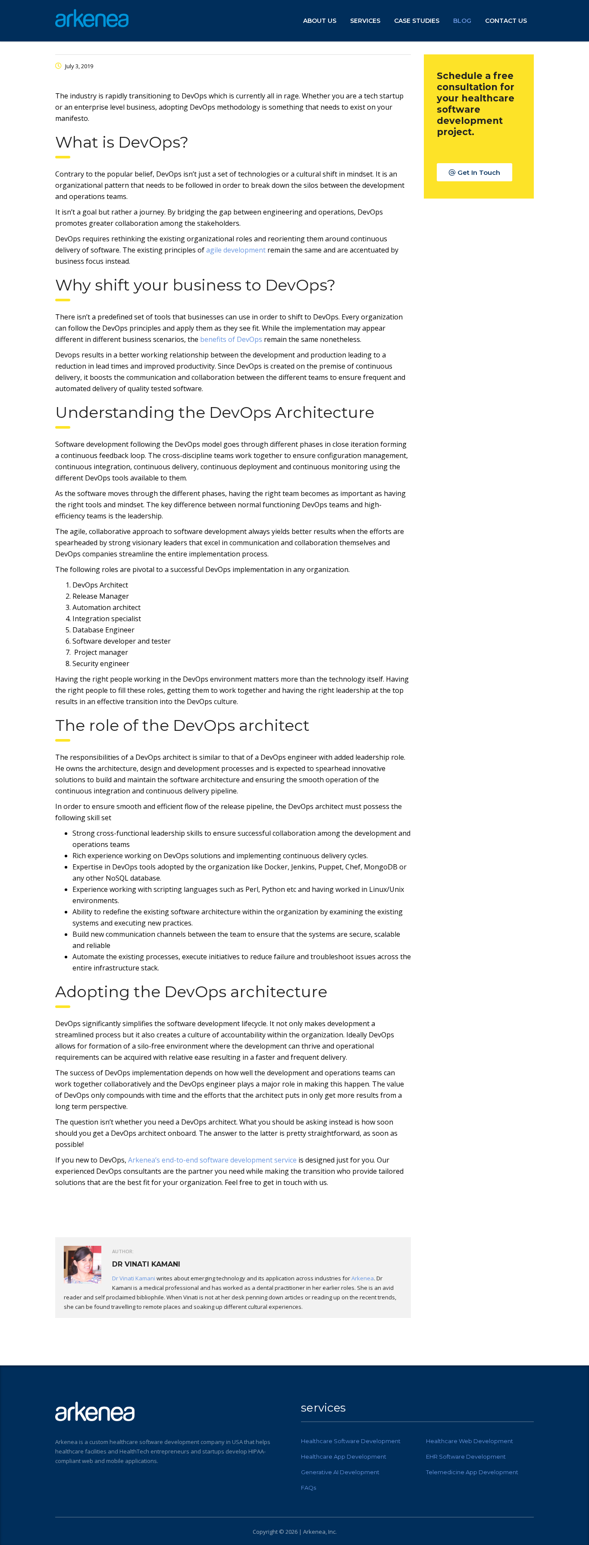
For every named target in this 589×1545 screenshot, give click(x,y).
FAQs (308, 1487)
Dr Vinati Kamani (133, 1278)
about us (319, 21)
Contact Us (506, 21)
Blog (462, 21)
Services (365, 21)
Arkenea (362, 1278)
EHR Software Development (466, 1456)
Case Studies (416, 21)
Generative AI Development (340, 1472)
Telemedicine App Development (472, 1472)
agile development (236, 250)
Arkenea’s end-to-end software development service (212, 1160)
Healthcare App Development (343, 1456)
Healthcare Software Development (351, 1441)
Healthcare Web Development (469, 1441)
